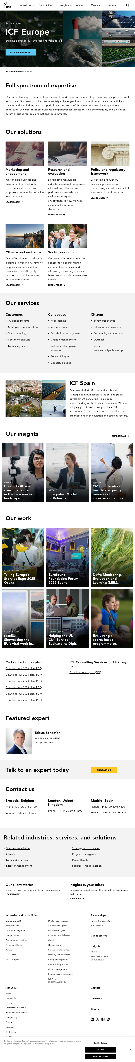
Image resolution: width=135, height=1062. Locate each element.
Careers (95, 987)
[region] (67, 1049)
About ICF (12, 987)
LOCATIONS (15, 23)
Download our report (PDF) (85, 672)
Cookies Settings (100, 1043)
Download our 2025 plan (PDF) (24, 674)
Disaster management (19, 865)
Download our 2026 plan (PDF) (24, 668)
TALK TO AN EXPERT (20, 52)
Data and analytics (17, 860)
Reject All (100, 1050)
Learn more (13, 894)
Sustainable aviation (18, 848)
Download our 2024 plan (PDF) (24, 681)
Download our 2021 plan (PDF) (24, 700)
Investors (96, 998)
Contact (96, 1009)
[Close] (131, 1049)
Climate (10, 854)
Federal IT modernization (87, 865)
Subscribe (75, 898)
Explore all (119, 436)
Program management (85, 854)
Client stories (99, 935)
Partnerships (98, 915)
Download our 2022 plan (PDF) (24, 693)
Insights (95, 946)
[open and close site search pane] (128, 5)
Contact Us (104, 770)
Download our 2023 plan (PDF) (24, 687)
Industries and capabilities (22, 915)
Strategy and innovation (86, 848)
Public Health (80, 860)
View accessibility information (23, 813)
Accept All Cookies (100, 1056)
